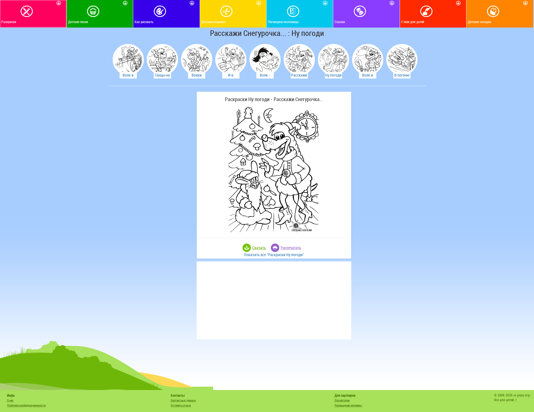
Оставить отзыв (181, 405)
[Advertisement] (151, 175)
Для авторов (342, 400)
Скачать (259, 247)
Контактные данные (183, 400)
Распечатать (291, 247)
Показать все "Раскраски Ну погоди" (274, 254)
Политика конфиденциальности (26, 405)
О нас (10, 400)
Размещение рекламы (348, 405)
